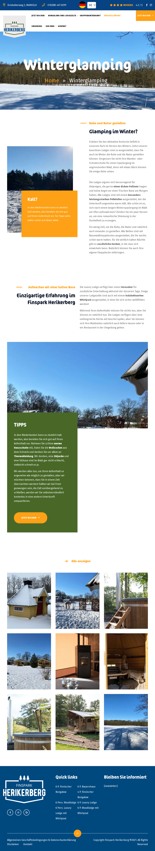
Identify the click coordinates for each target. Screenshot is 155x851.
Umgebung (36, 26)
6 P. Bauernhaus (87, 786)
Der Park (50, 26)
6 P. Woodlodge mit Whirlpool (88, 810)
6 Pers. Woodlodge (66, 802)
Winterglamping (112, 16)
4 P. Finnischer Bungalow (86, 794)
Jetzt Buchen (38, 16)
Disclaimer (13, 844)
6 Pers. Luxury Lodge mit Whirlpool (63, 813)
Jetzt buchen (29, 517)
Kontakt (62, 26)
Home (52, 80)
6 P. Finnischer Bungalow (64, 789)
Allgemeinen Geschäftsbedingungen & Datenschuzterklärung (41, 840)
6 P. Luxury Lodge (87, 802)
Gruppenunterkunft (90, 16)
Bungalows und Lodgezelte (62, 16)
